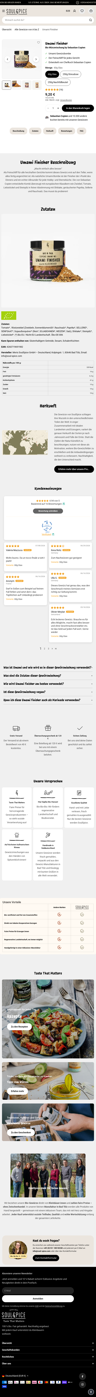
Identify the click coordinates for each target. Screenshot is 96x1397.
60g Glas (52, 74)
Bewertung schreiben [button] (48, 511)
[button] (51, 89)
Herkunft (49, 131)
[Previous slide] (7, 59)
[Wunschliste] (82, 11)
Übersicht (7, 29)
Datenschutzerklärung (53, 1306)
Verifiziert (46, 534)
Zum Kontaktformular (46, 1258)
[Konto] (74, 10)
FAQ (81, 131)
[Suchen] (90, 20)
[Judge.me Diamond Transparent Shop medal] (47, 526)
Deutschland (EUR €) (16, 1375)
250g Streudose (70, 74)
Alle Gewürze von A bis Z (27, 29)
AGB (36, 1306)
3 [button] (48, 648)
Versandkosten (66, 100)
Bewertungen (66, 131)
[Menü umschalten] (3, 10)
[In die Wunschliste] (39, 42)
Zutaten (35, 131)
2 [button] (44, 648)
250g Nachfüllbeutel (58, 82)
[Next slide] (36, 59)
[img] (12, 546)
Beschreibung (18, 131)
